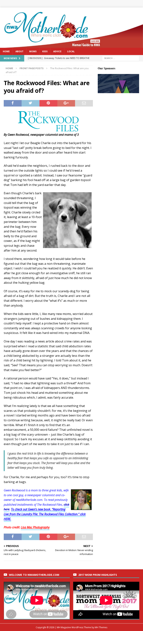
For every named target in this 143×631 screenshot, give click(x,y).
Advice (57, 51)
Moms (32, 51)
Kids (44, 51)
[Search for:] (120, 58)
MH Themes (101, 627)
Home (6, 51)
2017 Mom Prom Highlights (97, 575)
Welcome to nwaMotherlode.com (34, 575)
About (19, 51)
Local (71, 51)
